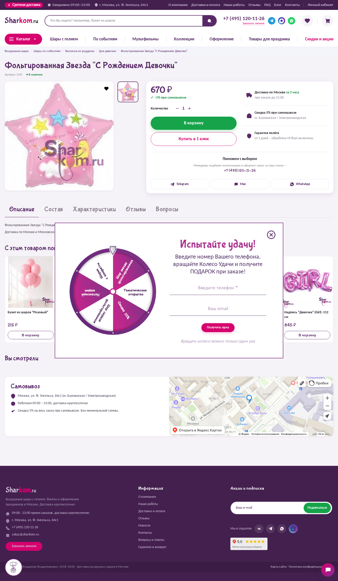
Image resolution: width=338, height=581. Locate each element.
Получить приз (218, 327)
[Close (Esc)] (271, 235)
